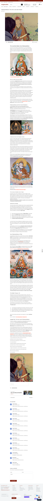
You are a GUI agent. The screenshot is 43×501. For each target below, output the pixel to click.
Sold (28, 490)
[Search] (22, 4)
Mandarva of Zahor (25, 101)
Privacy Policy (38, 490)
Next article (30, 397)
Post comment (13, 480)
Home (2, 6)
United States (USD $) (4, 494)
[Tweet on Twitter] (11, 42)
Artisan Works (14, 6)
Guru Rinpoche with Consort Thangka (20, 189)
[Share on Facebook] (8, 42)
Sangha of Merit (14, 490)
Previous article (13, 397)
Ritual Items (27, 6)
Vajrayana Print (19, 6)
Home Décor (32, 6)
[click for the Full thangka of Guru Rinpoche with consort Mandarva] (21, 157)
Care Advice (21, 490)
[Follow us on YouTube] (29, 495)
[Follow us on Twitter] (25, 495)
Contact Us (36, 6)
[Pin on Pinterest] (9, 42)
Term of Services (38, 491)
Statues (24, 6)
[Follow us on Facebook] (24, 495)
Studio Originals (6, 6)
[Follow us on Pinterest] (28, 495)
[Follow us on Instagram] (27, 495)
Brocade (10, 6)
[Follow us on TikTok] (30, 495)
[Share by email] (12, 42)
